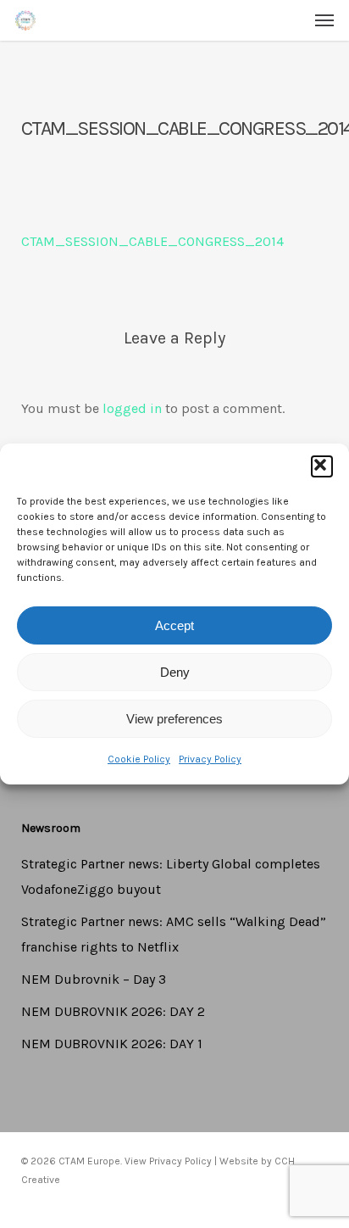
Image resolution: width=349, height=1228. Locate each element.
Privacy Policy (210, 759)
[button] (322, 466)
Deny (175, 672)
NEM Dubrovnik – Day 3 (93, 979)
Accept (174, 625)
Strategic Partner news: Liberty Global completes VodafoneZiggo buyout (170, 876)
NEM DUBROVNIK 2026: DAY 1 (111, 1043)
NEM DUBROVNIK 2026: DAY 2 (113, 1011)
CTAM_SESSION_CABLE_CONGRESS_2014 (152, 241)
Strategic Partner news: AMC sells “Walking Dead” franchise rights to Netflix (173, 934)
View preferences (174, 719)
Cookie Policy (139, 759)
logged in (132, 408)
